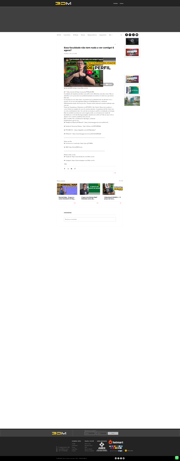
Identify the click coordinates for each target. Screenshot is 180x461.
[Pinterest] (130, 34)
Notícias (83, 35)
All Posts (59, 35)
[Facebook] (126, 34)
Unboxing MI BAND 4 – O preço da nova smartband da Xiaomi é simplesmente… (112, 198)
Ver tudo (121, 180)
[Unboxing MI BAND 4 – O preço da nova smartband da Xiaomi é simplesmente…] (113, 189)
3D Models (75, 35)
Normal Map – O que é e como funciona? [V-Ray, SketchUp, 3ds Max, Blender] (66, 198)
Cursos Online (67, 35)
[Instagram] (133, 34)
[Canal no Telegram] (116, 458)
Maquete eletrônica (92, 35)
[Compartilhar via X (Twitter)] (68, 168)
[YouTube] (136, 34)
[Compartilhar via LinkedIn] (71, 168)
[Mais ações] (115, 44)
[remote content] (90, 72)
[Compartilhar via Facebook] (64, 168)
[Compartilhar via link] (75, 168)
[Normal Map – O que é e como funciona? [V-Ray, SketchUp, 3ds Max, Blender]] (67, 189)
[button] (121, 34)
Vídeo (65, 163)
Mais (110, 35)
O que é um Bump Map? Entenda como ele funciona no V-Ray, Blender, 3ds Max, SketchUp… (89, 198)
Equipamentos (103, 35)
